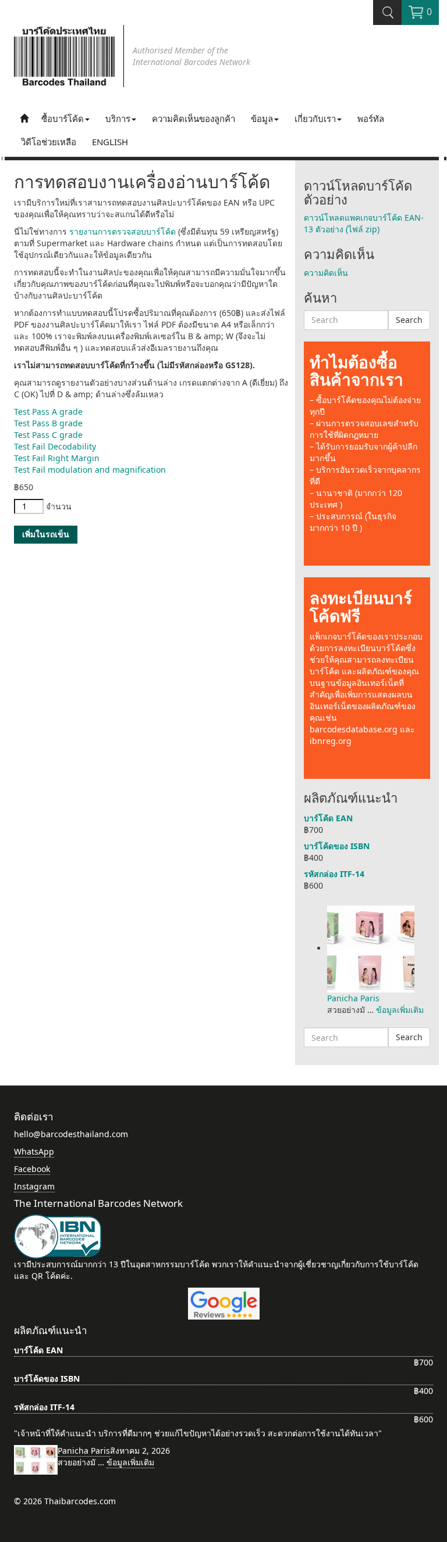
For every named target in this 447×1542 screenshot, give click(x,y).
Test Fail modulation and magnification (90, 469)
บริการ (117, 118)
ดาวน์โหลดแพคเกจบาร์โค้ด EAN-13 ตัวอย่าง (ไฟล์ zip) (364, 223)
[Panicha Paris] (370, 948)
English (110, 142)
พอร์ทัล (370, 118)
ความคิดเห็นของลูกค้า (193, 118)
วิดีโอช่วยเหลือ (48, 142)
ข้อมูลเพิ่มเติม (400, 1009)
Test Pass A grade (48, 411)
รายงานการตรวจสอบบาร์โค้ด (122, 231)
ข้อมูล (262, 118)
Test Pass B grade (48, 423)
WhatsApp (34, 1151)
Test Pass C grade (48, 434)
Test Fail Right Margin (57, 457)
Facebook (32, 1168)
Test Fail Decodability (55, 446)
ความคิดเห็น (326, 272)
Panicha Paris (353, 998)
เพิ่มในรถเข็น (45, 534)
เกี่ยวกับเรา (315, 118)
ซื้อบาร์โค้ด (62, 118)
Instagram (34, 1186)
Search (409, 319)
